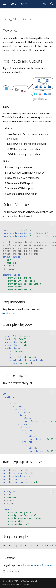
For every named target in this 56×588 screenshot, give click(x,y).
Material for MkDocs (21, 584)
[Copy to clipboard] (53, 224)
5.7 (22, 3)
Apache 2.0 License (41, 565)
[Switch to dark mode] (44, 4)
